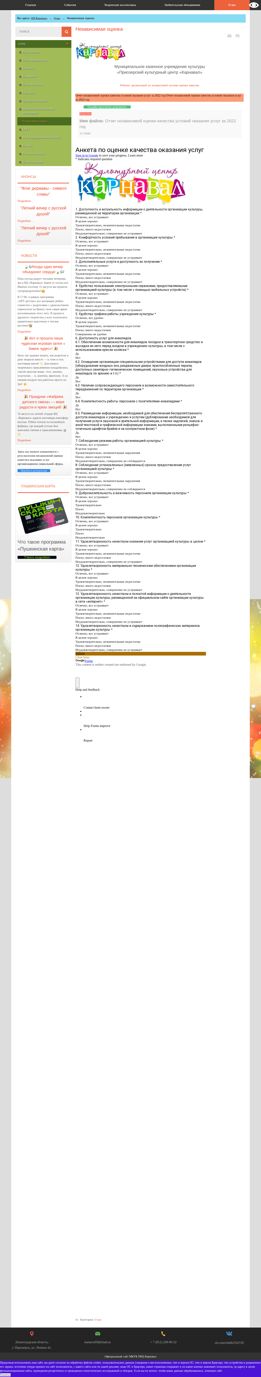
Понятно (5, 1374)
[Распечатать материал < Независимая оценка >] (239, 35)
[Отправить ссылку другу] (230, 35)
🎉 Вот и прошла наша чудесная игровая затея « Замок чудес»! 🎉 (43, 343)
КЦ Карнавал (39, 18)
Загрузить (86, 113)
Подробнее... (25, 200)
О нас (57, 18)
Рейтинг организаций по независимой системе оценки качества (159, 85)
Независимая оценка (99, 29)
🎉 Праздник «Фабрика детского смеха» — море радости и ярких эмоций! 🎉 (43, 402)
